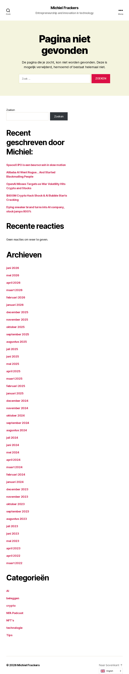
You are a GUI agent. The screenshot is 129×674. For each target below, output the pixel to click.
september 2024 (17, 423)
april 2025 (13, 371)
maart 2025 (14, 378)
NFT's (10, 620)
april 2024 (13, 459)
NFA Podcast (14, 613)
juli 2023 (12, 526)
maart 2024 (14, 467)
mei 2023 (12, 541)
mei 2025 (12, 363)
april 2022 (13, 555)
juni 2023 (12, 533)
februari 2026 (15, 297)
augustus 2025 (16, 341)
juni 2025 (12, 356)
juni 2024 (12, 445)
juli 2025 (12, 349)
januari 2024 (15, 482)
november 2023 (17, 496)
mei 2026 (12, 275)
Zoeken (10, 109)
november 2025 (17, 319)
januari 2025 (15, 393)
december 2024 (17, 400)
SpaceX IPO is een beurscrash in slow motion (36, 165)
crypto (10, 605)
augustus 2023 (16, 518)
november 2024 (17, 408)
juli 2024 (12, 437)
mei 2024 (12, 452)
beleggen (12, 598)
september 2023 (17, 511)
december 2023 (17, 489)
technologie (14, 627)
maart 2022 (14, 563)
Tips (9, 635)
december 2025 (17, 312)
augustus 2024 (16, 430)
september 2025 (17, 334)
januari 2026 (15, 304)
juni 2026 (12, 268)
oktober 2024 (15, 415)
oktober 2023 (15, 504)
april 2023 (13, 548)
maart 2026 (14, 290)
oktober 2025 (15, 327)
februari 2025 (15, 386)
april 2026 (13, 282)
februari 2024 (15, 474)
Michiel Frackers (64, 8)
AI (7, 591)
